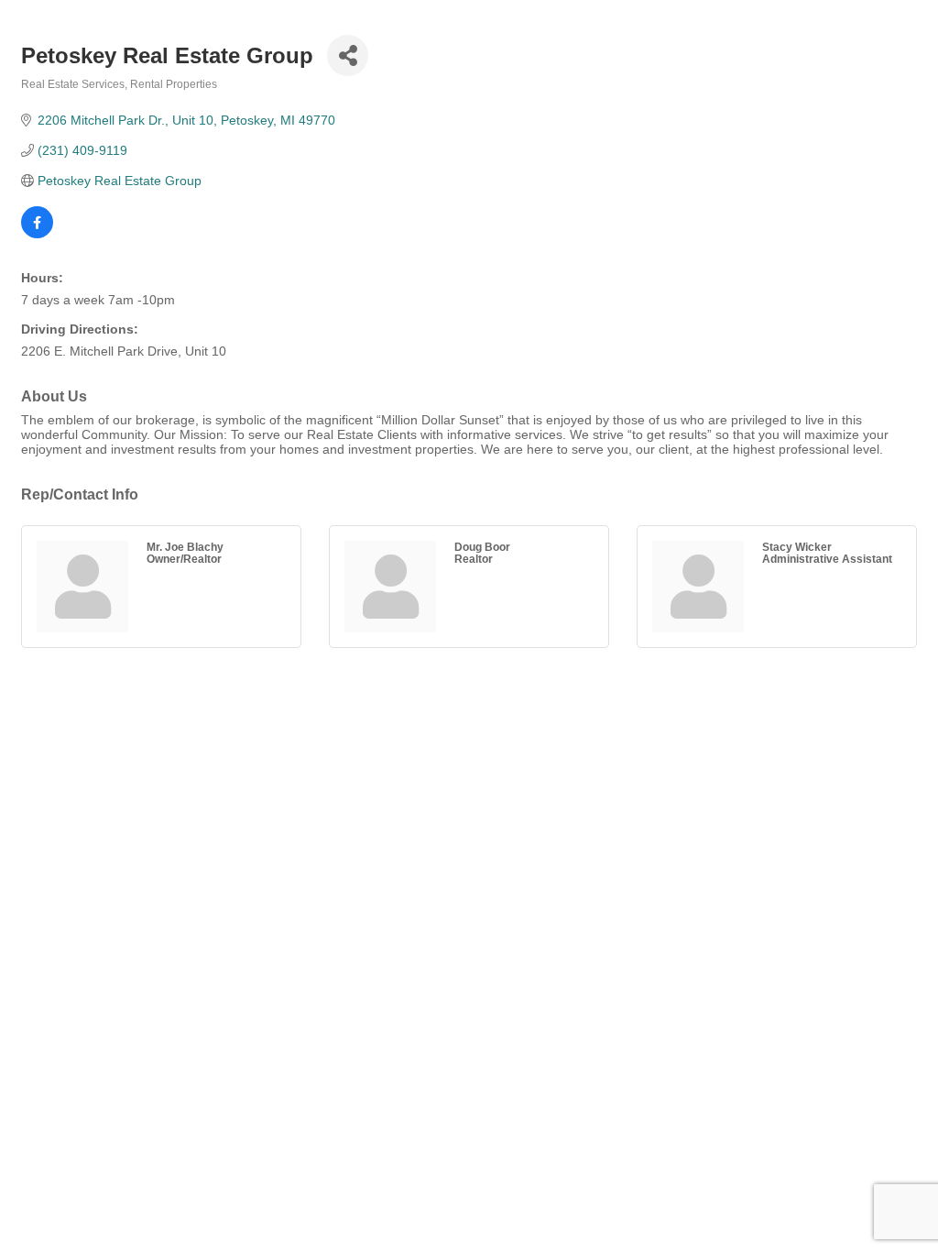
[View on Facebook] (37, 233)
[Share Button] (347, 55)
